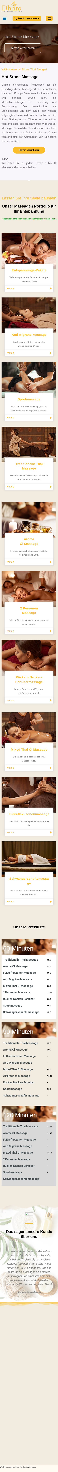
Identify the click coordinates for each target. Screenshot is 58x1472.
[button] (29, 289)
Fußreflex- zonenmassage (29, 814)
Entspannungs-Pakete (29, 270)
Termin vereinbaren (23, 48)
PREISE (10, 288)
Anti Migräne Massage (29, 334)
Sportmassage (29, 399)
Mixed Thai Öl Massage (29, 749)
